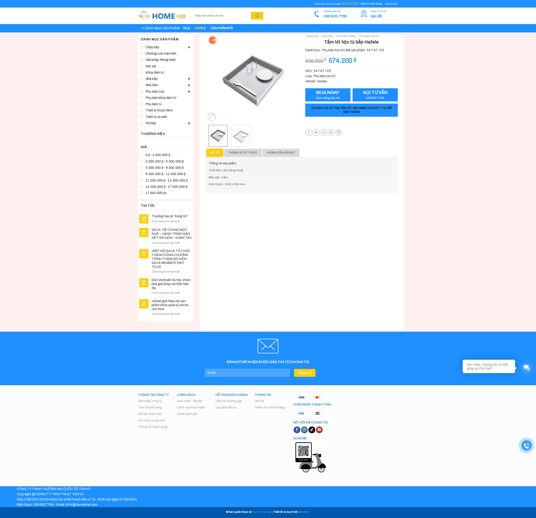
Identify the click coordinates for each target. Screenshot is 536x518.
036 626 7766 (349, 3)
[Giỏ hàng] (268, 15)
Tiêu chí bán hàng (150, 407)
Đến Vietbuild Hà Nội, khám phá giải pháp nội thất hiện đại (171, 284)
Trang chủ (311, 36)
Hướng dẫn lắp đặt (281, 152)
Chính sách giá (187, 414)
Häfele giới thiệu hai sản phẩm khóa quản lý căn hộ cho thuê (170, 305)
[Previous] (213, 78)
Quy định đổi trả (226, 407)
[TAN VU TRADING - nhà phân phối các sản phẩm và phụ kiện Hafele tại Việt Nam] (162, 16)
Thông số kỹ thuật (243, 152)
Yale (186, 28)
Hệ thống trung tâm (151, 420)
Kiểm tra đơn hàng (371, 3)
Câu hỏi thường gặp (229, 401)
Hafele (200, 28)
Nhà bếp (327, 36)
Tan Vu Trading (261, 511)
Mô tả (214, 152)
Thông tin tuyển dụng (153, 426)
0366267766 (377, 108)
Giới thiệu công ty (150, 401)
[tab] (214, 153)
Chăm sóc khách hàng (270, 407)
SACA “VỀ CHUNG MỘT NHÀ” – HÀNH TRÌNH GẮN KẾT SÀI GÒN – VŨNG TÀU (172, 233)
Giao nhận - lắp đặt (189, 401)
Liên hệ (259, 401)
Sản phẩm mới (222, 28)
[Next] (291, 78)
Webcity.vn (304, 511)
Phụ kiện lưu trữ (369, 36)
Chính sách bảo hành (191, 407)
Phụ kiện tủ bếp (346, 36)
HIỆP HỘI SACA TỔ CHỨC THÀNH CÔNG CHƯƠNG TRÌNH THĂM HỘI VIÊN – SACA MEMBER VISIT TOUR (171, 258)
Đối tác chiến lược (150, 414)
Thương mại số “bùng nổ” (170, 216)
